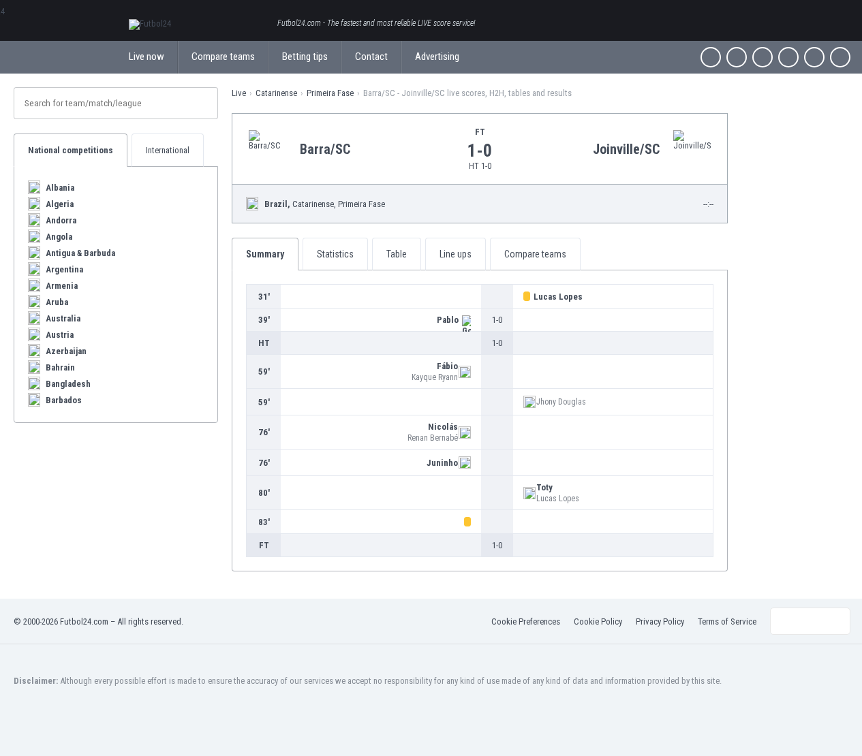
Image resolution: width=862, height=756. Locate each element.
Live (239, 93)
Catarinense (276, 93)
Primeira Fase (330, 93)
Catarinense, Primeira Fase (324, 204)
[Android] (814, 57)
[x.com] (736, 57)
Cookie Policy (598, 621)
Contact (371, 56)
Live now (146, 56)
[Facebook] (711, 57)
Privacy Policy (660, 621)
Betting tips (305, 56)
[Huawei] (840, 57)
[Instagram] (762, 57)
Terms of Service (727, 621)
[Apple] (788, 57)
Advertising (437, 56)
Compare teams (223, 56)
